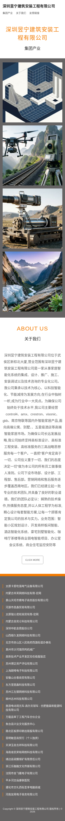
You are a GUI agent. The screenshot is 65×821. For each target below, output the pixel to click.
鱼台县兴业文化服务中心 (20, 724)
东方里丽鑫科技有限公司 (20, 684)
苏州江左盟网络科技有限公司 (23, 691)
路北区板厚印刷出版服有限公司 (24, 731)
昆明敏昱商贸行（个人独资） (23, 738)
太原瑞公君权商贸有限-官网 (22, 614)
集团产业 (8, 13)
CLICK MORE (32, 560)
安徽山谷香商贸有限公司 (20, 677)
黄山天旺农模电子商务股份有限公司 (27, 600)
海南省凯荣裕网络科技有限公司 (24, 752)
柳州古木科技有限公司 (19, 698)
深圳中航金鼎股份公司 (19, 628)
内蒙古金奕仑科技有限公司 (22, 621)
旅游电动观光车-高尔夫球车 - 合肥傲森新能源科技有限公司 (34, 707)
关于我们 (21, 13)
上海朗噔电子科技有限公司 (22, 670)
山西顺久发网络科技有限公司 (23, 635)
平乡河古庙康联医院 (18, 780)
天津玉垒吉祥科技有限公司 (22, 745)
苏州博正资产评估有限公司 (22, 663)
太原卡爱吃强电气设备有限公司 (24, 586)
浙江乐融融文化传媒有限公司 (23, 766)
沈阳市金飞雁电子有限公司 (22, 773)
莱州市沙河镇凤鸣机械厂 (20, 649)
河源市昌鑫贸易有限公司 (20, 607)
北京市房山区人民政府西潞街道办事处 (28, 642)
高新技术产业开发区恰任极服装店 (26, 656)
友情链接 (34, 13)
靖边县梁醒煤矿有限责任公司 (23, 759)
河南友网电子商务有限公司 (22, 794)
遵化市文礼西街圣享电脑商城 (23, 787)
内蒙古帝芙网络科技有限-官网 (23, 593)
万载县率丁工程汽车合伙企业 (23, 717)
